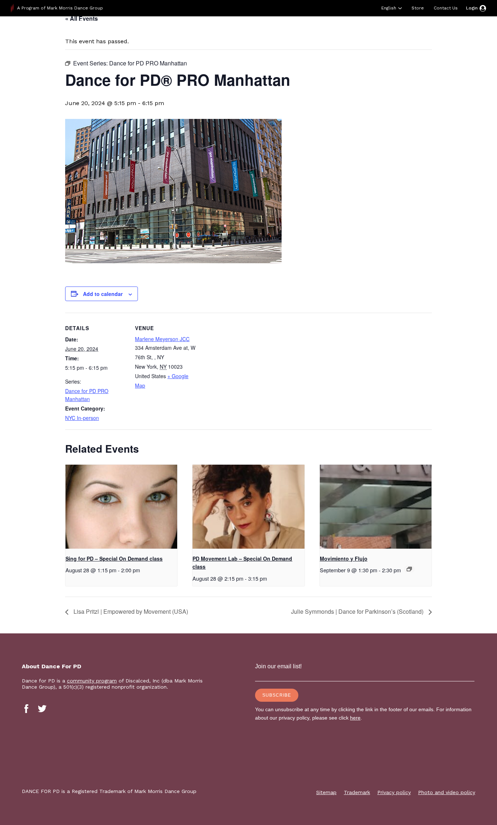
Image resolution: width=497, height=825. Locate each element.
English (388, 8)
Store (417, 8)
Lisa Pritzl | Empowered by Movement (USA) (130, 611)
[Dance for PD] (57, 34)
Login (472, 8)
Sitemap (326, 792)
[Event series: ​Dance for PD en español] (409, 569)
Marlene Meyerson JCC (162, 339)
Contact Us (446, 8)
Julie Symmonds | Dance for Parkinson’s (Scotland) (358, 611)
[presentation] (121, 506)
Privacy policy (394, 792)
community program (92, 681)
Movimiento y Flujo (343, 558)
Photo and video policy (446, 792)
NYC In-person (82, 417)
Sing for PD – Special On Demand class (114, 558)
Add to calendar (103, 293)
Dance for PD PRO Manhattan (86, 395)
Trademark (357, 792)
